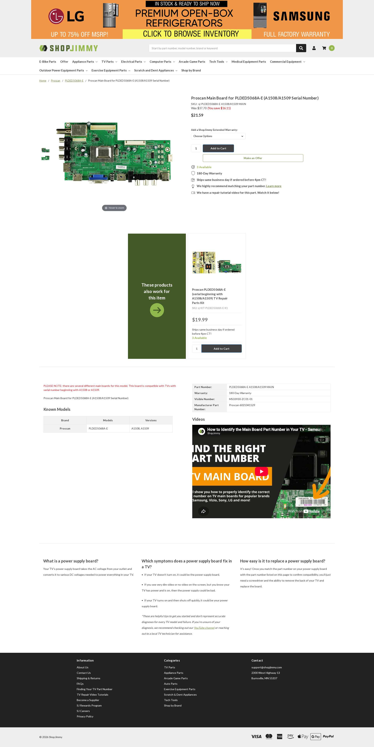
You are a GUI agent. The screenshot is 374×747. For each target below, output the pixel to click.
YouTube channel (204, 627)
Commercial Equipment (286, 61)
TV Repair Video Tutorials (92, 694)
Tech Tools (216, 61)
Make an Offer (253, 158)
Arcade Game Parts (192, 61)
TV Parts (107, 61)
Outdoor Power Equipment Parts (61, 70)
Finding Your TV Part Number (94, 689)
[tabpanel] (157, 296)
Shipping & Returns (88, 678)
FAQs (80, 683)
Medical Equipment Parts (249, 61)
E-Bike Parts (47, 61)
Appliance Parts (83, 61)
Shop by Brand (191, 70)
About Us (82, 667)
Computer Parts (160, 61)
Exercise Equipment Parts (109, 70)
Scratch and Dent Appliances (154, 70)
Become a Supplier (88, 700)
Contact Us (84, 672)
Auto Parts (170, 683)
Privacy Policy (85, 716)
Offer (64, 61)
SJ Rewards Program (89, 705)
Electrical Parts (131, 61)
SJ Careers (83, 711)
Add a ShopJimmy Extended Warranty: (214, 129)
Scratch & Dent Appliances (180, 694)
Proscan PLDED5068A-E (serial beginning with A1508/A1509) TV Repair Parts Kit (210, 296)
